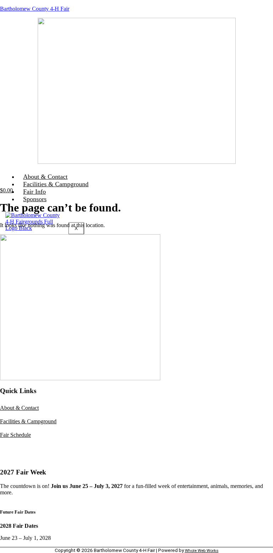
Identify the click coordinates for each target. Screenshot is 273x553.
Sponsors (35, 199)
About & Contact (45, 176)
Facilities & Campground (56, 184)
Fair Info (34, 191)
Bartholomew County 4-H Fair (34, 9)
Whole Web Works (202, 550)
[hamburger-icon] (261, 176)
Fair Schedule (15, 435)
